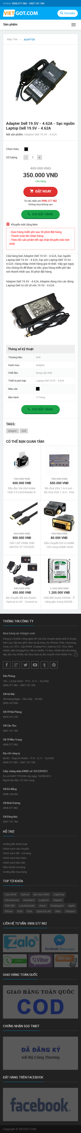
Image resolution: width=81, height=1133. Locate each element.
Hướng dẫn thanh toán (15, 844)
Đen (26, 149)
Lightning (59, 894)
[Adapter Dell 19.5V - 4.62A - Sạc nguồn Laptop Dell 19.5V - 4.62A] (40, 81)
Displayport (57, 905)
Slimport (70, 911)
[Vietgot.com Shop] (20, 14)
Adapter (12, 431)
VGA (29, 911)
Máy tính (12, 39)
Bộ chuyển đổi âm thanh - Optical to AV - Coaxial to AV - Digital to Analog (22, 600)
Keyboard (28, 900)
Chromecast (12, 900)
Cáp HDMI (10, 894)
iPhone (9, 911)
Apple (71, 905)
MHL (58, 911)
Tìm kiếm (69, 13)
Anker (42, 905)
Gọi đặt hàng (42, 214)
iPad (19, 911)
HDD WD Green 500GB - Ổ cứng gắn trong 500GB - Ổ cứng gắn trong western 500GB (59, 600)
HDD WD (10, 905)
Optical (25, 894)
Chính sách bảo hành (14, 858)
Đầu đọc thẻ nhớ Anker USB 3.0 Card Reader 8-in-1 (21, 490)
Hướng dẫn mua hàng (15, 872)
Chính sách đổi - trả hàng (17, 853)
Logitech (44, 900)
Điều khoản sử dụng (14, 867)
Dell (24, 431)
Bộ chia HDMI (41, 894)
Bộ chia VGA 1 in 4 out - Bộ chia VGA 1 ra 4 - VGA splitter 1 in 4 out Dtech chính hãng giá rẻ (59, 490)
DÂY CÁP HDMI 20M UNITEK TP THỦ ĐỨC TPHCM (22, 545)
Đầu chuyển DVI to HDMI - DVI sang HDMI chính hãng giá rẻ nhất (59, 545)
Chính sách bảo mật (14, 862)
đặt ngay (43, 191)
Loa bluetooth (27, 905)
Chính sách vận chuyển (16, 848)
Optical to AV (44, 911)
